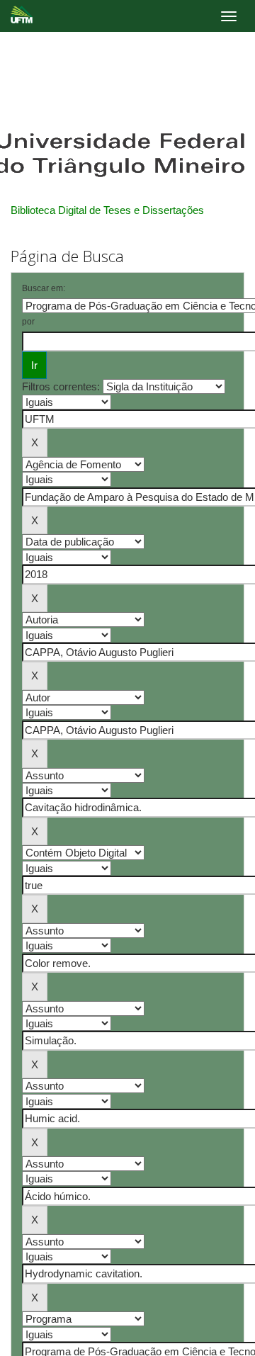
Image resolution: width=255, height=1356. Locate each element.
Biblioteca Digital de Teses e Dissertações (107, 210)
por (28, 322)
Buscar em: (43, 288)
